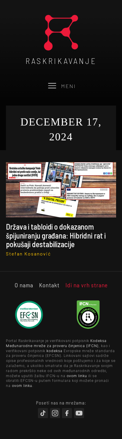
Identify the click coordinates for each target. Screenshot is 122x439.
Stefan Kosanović (28, 253)
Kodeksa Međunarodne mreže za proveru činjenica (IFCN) (56, 343)
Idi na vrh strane (86, 285)
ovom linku (77, 376)
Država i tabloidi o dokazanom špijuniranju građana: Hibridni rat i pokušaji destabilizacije (55, 235)
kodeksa (54, 351)
